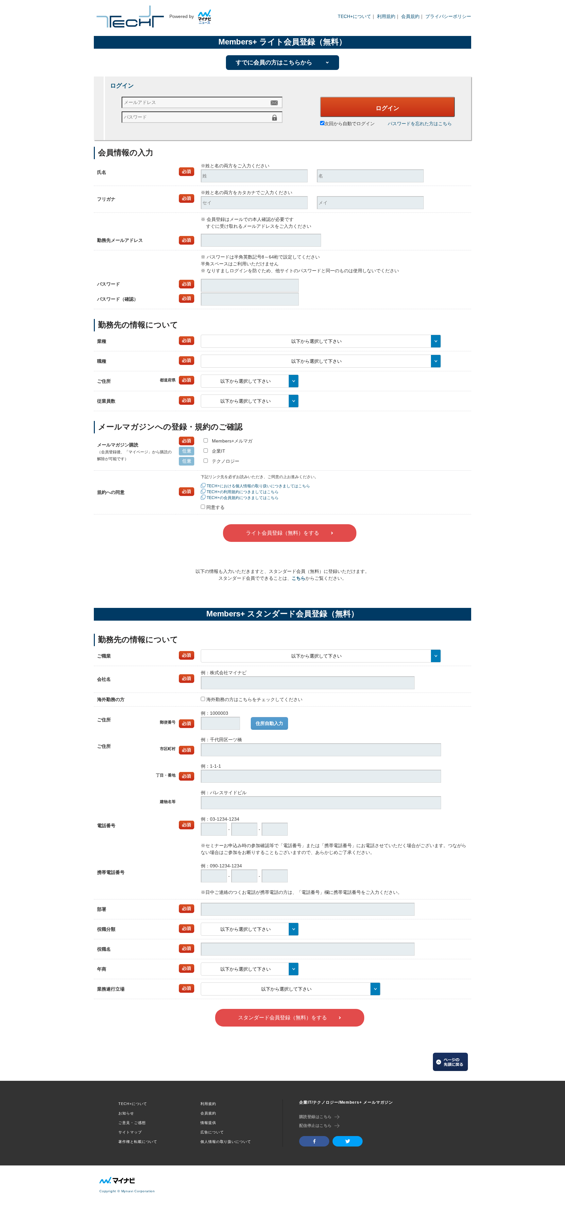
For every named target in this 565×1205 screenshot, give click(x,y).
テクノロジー (225, 461)
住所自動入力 (269, 723)
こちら (298, 578)
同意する (215, 507)
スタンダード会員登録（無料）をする (282, 1017)
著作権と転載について (137, 1142)
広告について (212, 1132)
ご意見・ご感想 (132, 1123)
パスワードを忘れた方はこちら (420, 123)
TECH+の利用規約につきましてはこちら (243, 492)
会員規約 (410, 16)
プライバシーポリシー (448, 16)
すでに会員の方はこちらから (274, 62)
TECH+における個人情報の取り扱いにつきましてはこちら (258, 486)
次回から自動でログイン (349, 123)
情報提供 (208, 1123)
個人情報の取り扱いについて (225, 1142)
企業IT (218, 451)
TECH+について (354, 16)
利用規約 (386, 16)
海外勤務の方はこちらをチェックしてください (254, 699)
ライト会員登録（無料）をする (282, 533)
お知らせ (126, 1113)
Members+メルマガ (232, 441)
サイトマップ (130, 1132)
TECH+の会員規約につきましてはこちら (243, 497)
